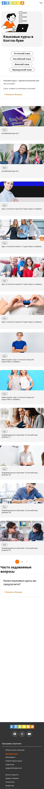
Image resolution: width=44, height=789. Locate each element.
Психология (9, 782)
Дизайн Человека (12, 778)
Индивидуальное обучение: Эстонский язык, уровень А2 (20, 473)
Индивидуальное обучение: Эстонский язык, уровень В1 (20, 549)
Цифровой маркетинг (13, 768)
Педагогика (9, 764)
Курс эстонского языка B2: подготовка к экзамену (22, 209)
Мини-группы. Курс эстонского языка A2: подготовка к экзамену (18, 398)
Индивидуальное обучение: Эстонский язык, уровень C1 (20, 436)
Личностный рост (12, 775)
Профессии (9, 785)
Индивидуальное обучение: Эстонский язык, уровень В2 (20, 511)
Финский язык (22, 64)
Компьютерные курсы (13, 761)
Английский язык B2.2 (10, 133)
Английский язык (22, 58)
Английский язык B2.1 (10, 171)
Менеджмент (10, 757)
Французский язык (22, 69)
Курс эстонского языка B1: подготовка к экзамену (22, 284)
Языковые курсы (11, 754)
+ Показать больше (13, 94)
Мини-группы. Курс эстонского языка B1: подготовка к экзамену (18, 360)
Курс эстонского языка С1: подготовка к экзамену (22, 246)
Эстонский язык (22, 53)
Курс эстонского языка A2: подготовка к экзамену (22, 322)
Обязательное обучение (14, 750)
